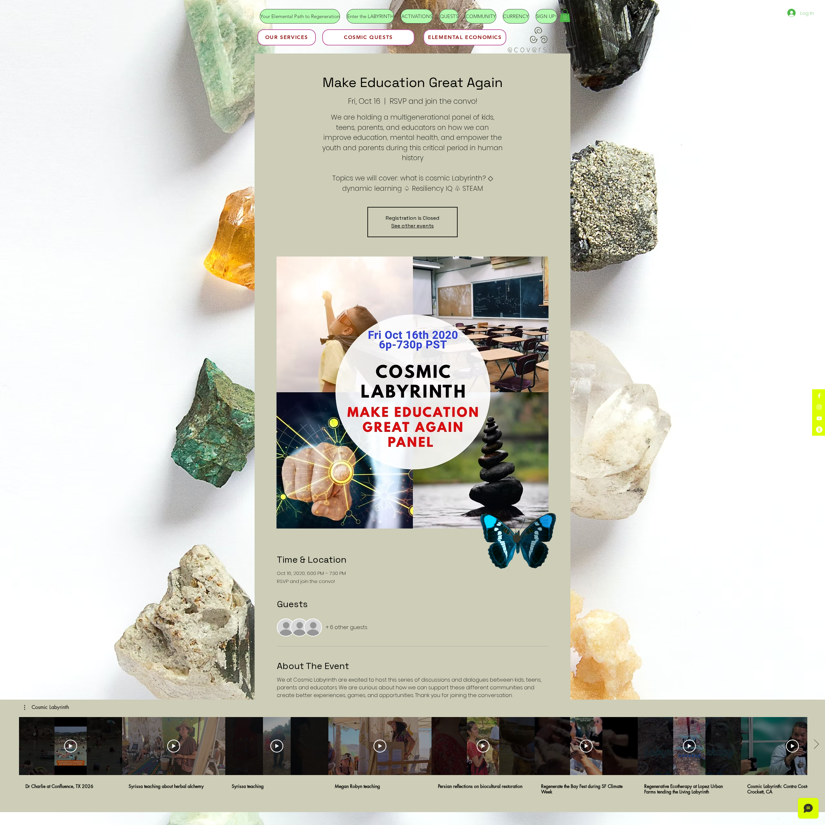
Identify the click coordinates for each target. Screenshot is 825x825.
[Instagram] (819, 407)
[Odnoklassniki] (819, 429)
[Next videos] (816, 745)
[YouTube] (819, 418)
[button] (564, 15)
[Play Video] (70, 746)
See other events (412, 225)
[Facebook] (819, 396)
